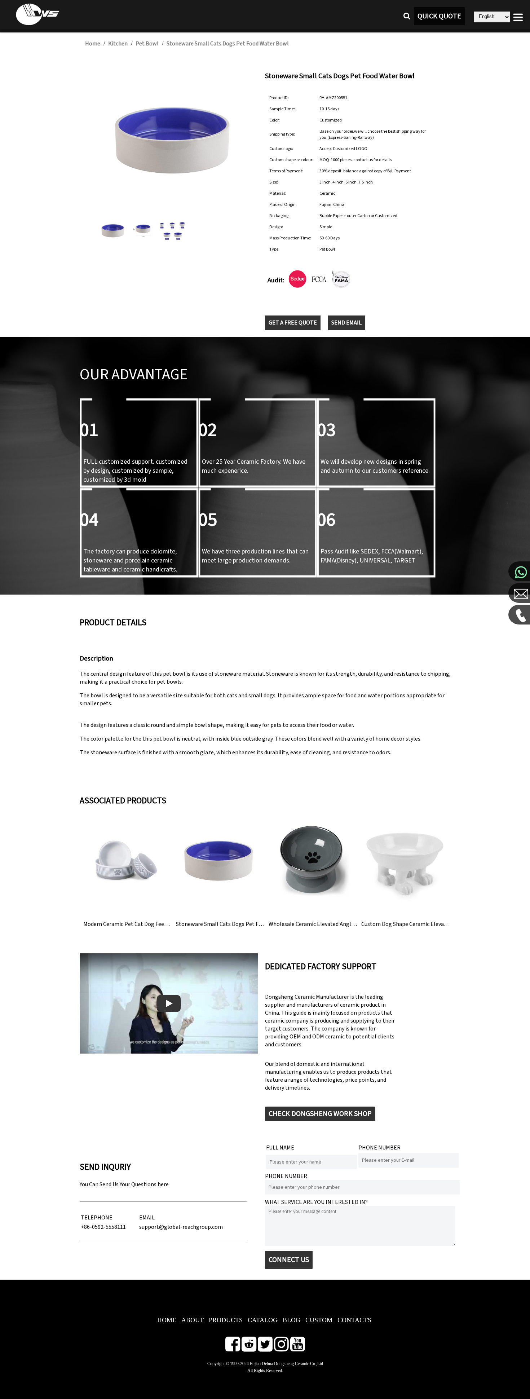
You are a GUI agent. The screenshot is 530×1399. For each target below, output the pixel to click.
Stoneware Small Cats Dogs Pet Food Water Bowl (228, 44)
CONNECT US (289, 1260)
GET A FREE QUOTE (293, 323)
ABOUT (192, 1320)
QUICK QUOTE (439, 16)
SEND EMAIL (346, 323)
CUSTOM (318, 1320)
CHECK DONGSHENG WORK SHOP (320, 1114)
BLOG (291, 1320)
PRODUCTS (226, 1320)
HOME (166, 1320)
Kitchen (118, 44)
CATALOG (263, 1320)
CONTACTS (354, 1320)
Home (92, 44)
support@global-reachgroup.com (181, 1227)
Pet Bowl (147, 44)
